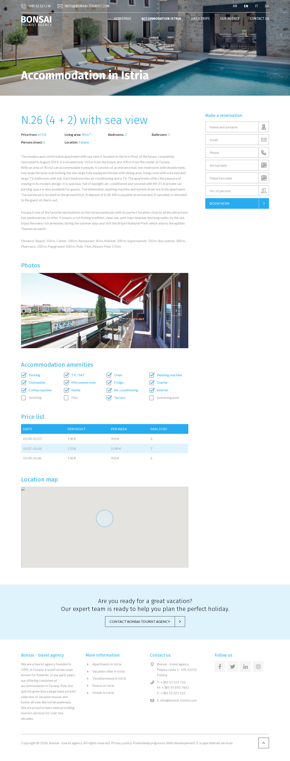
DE (267, 6)
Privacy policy (121, 743)
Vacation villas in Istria (108, 671)
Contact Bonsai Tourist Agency (140, 621)
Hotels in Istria (103, 692)
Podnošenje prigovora (149, 743)
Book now (219, 203)
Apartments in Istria (106, 664)
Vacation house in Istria (109, 678)
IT (256, 6)
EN (246, 6)
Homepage (122, 19)
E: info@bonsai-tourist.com (177, 700)
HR (235, 6)
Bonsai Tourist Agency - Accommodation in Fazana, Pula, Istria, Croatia (36, 21)
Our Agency (230, 19)
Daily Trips (200, 19)
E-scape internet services (214, 743)
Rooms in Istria (103, 685)
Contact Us (259, 19)
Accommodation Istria (161, 19)
